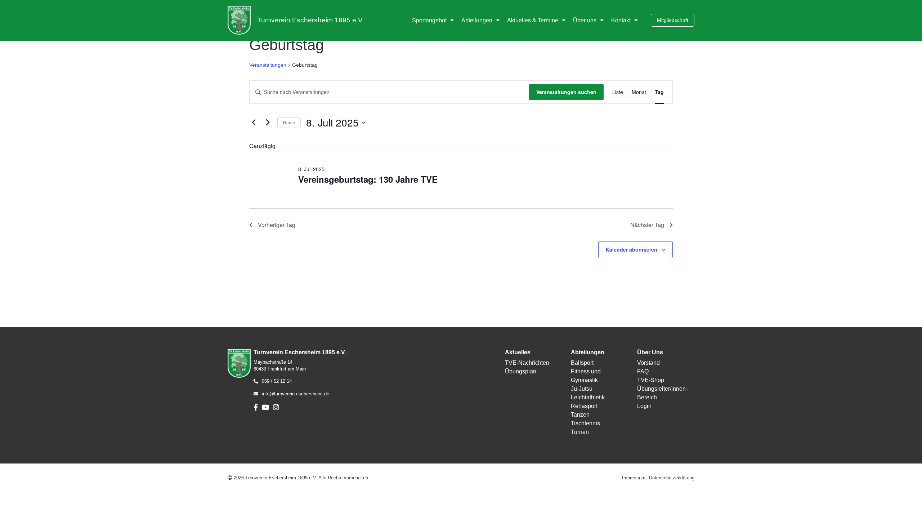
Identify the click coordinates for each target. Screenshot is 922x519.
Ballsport (582, 363)
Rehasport (584, 406)
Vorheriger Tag (276, 225)
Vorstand (648, 363)
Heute (289, 122)
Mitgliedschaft (672, 20)
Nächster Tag (647, 225)
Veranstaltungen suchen (566, 92)
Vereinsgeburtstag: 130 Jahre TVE (368, 179)
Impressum (633, 477)
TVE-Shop (650, 380)
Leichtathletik (588, 397)
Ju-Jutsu (581, 389)
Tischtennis (585, 423)
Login (644, 406)
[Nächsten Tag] (267, 122)
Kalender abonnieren (631, 249)
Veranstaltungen (267, 65)
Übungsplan (520, 371)
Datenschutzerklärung (671, 477)
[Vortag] (253, 122)
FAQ (643, 371)
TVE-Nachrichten (527, 363)
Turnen (580, 432)
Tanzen (580, 415)
